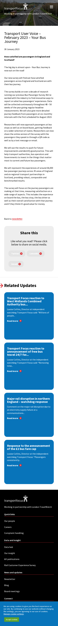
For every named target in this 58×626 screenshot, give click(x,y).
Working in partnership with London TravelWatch (28, 13)
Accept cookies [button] (11, 619)
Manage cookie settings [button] (14, 614)
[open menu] (51, 7)
